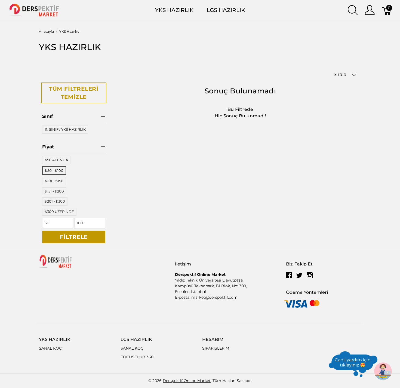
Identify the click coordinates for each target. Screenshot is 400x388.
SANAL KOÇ (50, 348)
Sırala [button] (340, 74)
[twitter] (299, 277)
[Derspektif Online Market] (34, 9)
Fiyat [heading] (48, 146)
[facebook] (289, 277)
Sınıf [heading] (47, 116)
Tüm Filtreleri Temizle (74, 92)
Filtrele (74, 237)
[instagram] (309, 277)
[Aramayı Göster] (353, 10)
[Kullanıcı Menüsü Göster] (369, 10)
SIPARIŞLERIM (215, 348)
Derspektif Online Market (187, 380)
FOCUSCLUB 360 (137, 357)
